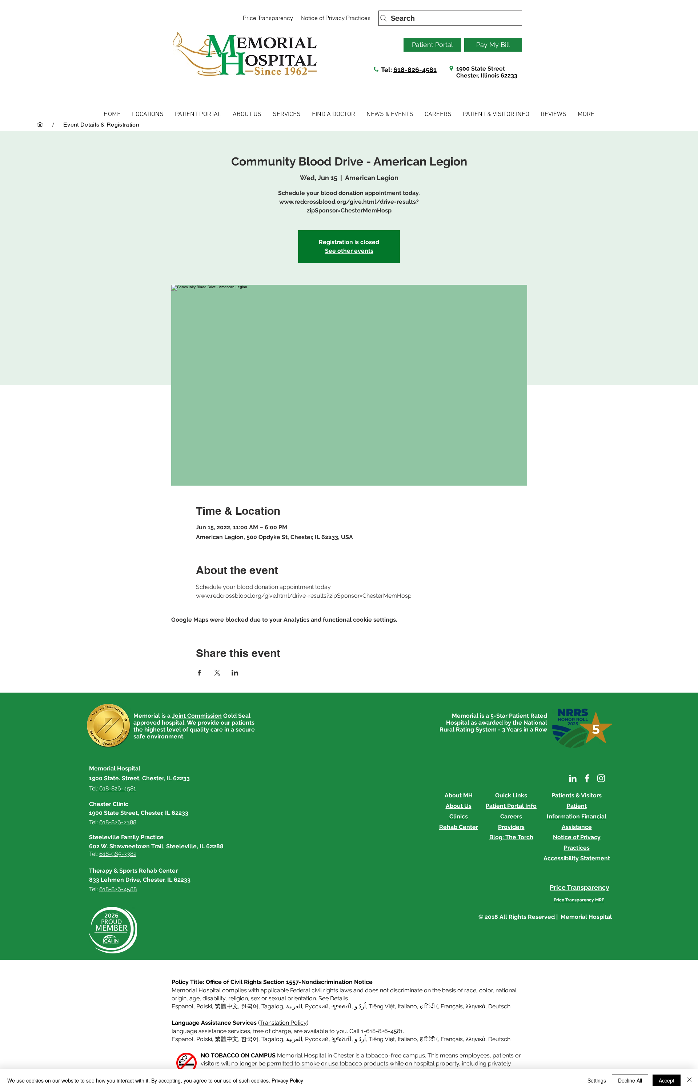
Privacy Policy (287, 1080)
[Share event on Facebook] (199, 672)
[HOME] (40, 124)
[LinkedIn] (572, 778)
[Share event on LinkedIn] (235, 672)
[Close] (689, 1080)
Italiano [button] (407, 1006)
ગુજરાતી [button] (342, 1006)
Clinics (458, 816)
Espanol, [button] (183, 1039)
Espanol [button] (182, 1006)
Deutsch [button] (499, 1006)
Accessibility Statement (576, 858)
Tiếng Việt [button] (382, 1006)
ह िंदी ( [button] (429, 1006)
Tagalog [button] (272, 1006)
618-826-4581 (415, 69)
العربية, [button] (294, 1006)
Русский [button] (317, 1006)
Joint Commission (197, 715)
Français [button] (452, 1006)
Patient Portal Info (511, 805)
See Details (333, 998)
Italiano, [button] (408, 1039)
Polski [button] (204, 1006)
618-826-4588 (118, 889)
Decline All (630, 1080)
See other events (349, 250)
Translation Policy (283, 1022)
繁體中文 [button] (226, 1006)
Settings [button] (596, 1080)
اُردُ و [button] (360, 1006)
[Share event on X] (217, 672)
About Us (459, 805)
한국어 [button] (249, 1006)
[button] (148, 114)
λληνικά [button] (475, 1006)
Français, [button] (452, 1039)
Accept (666, 1080)
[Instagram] (601, 778)
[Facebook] (587, 778)
